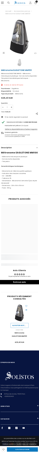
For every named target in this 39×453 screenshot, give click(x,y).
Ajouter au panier (22, 449)
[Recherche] (8, 2)
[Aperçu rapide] (26, 310)
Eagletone (15, 88)
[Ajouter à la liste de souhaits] (26, 306)
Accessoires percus (22, 11)
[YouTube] (23, 427)
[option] (19, 36)
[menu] (2, 2)
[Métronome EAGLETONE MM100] (19, 313)
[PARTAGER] (36, 113)
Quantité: (4, 103)
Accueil (8, 11)
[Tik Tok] (16, 427)
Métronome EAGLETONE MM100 (17, 13)
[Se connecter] (30, 3)
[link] (3, 449)
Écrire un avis (19, 282)
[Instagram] (9, 427)
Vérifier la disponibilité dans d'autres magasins (21, 129)
